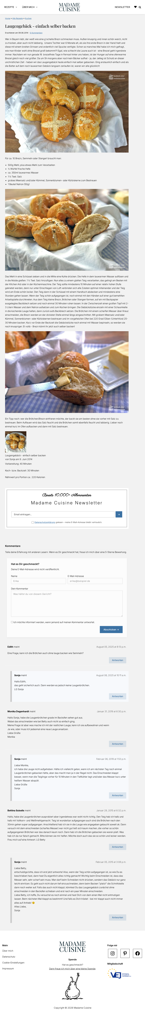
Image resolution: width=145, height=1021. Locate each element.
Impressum (8, 968)
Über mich (7, 950)
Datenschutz (8, 956)
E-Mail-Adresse (76, 576)
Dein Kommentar (19, 588)
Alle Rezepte (17, 18)
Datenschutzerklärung (45, 522)
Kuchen (28, 18)
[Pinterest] (125, 953)
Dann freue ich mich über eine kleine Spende (72, 968)
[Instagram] (112, 953)
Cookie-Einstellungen (13, 962)
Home (7, 18)
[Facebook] (137, 953)
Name (14, 576)
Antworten (117, 660)
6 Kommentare (36, 33)
